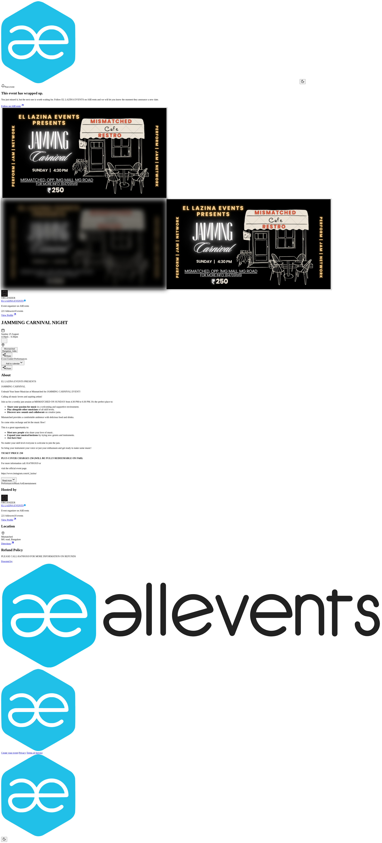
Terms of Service (35, 753)
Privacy (22, 753)
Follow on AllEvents (11, 106)
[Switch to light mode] (303, 81)
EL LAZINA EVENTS (12, 301)
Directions (6, 543)
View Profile (7, 315)
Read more (7, 480)
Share (8, 356)
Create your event (9, 753)
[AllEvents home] (150, 82)
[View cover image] (84, 153)
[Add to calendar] (4, 340)
